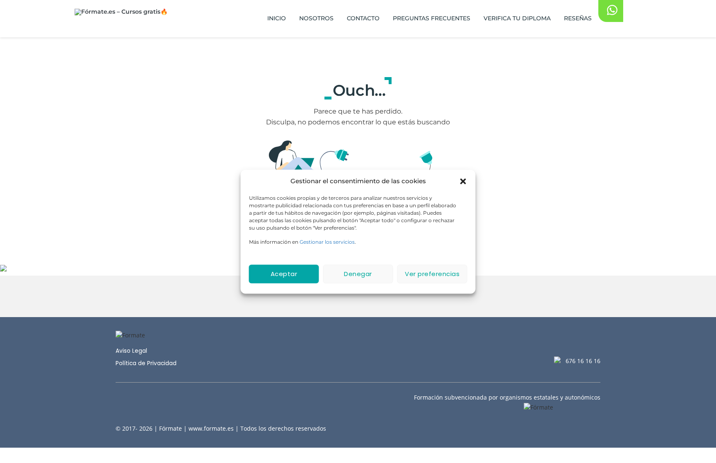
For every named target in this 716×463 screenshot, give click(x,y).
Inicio (276, 18)
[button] (463, 181)
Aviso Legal (131, 351)
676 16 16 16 (583, 361)
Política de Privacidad (146, 363)
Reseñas (578, 18)
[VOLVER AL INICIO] (358, 296)
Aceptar (284, 273)
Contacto (363, 18)
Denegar (358, 273)
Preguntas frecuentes (431, 18)
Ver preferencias (432, 273)
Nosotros (316, 18)
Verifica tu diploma (517, 18)
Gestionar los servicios (327, 241)
